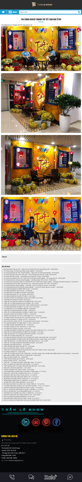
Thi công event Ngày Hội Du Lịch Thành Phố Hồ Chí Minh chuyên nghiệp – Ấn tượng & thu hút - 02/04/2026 (34, 278)
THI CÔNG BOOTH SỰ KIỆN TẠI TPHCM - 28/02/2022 (19, 292)
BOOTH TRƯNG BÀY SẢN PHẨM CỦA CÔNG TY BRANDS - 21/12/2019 (24, 389)
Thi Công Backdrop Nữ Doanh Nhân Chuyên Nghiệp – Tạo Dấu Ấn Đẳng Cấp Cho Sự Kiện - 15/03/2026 (33, 287)
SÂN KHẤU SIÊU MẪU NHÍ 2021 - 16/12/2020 (17, 344)
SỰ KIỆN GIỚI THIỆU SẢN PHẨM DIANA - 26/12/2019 (19, 382)
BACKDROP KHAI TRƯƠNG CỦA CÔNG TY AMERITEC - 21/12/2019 (23, 393)
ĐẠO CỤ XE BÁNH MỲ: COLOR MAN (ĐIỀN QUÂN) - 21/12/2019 (22, 391)
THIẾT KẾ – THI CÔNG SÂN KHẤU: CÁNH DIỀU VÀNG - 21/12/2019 (23, 362)
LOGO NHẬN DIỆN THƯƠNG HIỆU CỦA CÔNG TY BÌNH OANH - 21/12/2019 (25, 371)
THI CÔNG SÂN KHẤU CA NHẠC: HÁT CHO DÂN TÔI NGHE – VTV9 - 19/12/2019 (27, 386)
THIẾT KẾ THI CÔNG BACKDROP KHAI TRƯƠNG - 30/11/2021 (21, 303)
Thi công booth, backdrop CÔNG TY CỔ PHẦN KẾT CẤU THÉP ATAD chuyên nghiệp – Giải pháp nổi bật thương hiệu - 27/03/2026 (41, 282)
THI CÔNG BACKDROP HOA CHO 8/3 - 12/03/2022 (18, 290)
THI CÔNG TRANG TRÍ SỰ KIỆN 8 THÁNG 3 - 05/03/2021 (20, 314)
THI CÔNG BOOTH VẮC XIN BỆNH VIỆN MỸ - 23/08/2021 (20, 308)
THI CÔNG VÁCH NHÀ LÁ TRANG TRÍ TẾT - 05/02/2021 (20, 319)
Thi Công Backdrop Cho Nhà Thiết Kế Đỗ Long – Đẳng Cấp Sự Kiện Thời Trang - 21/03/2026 (31, 283)
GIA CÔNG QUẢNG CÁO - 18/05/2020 (14, 351)
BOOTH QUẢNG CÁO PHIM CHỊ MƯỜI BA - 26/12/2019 (19, 396)
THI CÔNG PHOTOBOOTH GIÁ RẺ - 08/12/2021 (17, 299)
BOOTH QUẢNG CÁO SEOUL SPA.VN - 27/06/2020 (18, 348)
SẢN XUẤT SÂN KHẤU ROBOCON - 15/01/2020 (17, 368)
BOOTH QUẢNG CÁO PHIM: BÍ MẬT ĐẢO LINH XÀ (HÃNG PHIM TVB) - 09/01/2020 (27, 400)
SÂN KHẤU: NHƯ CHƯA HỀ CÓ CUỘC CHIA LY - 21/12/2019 (20, 375)
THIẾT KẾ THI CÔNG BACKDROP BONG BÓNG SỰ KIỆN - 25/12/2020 (23, 342)
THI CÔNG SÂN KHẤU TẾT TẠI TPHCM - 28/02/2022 (19, 294)
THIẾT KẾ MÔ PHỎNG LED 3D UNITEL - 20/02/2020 (18, 359)
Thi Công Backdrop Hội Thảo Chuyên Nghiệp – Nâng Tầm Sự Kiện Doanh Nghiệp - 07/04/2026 (31, 273)
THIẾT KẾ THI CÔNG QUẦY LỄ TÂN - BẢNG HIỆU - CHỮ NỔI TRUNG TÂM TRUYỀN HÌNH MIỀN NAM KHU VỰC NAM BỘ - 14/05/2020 (41, 353)
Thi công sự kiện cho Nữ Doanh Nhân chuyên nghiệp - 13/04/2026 (23, 271)
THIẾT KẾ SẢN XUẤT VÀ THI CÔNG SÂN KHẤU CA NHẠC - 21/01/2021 (24, 334)
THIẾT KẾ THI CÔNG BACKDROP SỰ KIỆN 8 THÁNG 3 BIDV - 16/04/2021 (24, 312)
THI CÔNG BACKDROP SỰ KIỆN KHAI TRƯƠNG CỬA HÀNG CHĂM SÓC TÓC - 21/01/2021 (29, 330)
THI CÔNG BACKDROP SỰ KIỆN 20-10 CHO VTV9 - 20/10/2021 (22, 307)
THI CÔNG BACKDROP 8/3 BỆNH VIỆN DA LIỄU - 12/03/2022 (21, 289)
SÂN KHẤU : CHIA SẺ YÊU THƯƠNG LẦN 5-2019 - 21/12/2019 (21, 373)
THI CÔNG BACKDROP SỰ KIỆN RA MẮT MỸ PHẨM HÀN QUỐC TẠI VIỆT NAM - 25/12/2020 (29, 339)
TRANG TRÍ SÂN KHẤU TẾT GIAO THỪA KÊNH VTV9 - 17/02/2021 (23, 316)
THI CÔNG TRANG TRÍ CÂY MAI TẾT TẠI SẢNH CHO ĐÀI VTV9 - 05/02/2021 (25, 317)
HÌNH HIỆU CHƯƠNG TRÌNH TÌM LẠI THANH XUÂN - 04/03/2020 (22, 355)
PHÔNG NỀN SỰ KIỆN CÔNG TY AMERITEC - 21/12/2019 (20, 380)
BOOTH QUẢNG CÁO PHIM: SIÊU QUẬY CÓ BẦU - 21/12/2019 (21, 364)
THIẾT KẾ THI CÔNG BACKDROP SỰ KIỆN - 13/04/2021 (19, 310)
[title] (12, 477)
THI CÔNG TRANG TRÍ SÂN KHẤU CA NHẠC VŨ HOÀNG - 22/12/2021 (23, 298)
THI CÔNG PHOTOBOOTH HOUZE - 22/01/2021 (17, 328)
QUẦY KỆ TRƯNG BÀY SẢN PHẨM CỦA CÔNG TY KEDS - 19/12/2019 (23, 387)
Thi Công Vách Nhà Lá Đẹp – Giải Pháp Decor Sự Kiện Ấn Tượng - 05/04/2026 (26, 276)
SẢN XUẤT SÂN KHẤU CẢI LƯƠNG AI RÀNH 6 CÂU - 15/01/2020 (22, 395)
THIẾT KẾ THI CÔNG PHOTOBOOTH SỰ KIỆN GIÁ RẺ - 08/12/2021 (23, 301)
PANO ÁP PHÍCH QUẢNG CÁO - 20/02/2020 (16, 357)
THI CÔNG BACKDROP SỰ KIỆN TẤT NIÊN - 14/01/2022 (19, 296)
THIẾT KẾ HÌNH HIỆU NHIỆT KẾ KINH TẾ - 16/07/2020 (19, 346)
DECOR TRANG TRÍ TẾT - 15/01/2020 (15, 360)
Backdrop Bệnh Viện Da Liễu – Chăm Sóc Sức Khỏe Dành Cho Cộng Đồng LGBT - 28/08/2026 (31, 269)
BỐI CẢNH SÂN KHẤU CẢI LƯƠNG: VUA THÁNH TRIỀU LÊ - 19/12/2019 (24, 384)
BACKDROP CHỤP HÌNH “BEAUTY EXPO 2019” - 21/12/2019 (21, 378)
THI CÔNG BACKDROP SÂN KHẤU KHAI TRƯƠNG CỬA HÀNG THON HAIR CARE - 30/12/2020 (30, 337)
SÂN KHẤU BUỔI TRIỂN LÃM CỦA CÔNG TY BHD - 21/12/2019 (21, 398)
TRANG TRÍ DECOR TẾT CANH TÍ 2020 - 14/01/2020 (19, 369)
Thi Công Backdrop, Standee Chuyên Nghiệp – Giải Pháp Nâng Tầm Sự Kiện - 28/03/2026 (30, 280)
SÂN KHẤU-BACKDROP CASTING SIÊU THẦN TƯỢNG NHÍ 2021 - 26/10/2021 (26, 305)
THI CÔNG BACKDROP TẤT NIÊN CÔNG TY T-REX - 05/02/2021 (22, 323)
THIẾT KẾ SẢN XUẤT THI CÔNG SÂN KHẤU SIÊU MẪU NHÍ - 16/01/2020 (24, 366)
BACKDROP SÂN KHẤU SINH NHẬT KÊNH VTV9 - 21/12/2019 (21, 377)
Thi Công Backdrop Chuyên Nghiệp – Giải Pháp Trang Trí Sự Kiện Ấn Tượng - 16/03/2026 (30, 285)
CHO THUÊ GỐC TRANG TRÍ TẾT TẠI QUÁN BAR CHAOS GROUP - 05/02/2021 (26, 321)
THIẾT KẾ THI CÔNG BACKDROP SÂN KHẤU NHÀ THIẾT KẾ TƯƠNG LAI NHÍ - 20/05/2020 (29, 350)
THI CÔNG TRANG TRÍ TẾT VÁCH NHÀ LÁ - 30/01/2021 (20, 326)
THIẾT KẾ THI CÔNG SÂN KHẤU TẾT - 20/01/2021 (18, 335)
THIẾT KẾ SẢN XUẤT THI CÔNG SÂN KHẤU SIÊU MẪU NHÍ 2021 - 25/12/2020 (26, 341)
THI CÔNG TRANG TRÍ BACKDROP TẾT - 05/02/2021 (19, 325)
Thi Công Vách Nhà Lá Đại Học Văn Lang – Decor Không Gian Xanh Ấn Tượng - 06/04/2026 (30, 274)
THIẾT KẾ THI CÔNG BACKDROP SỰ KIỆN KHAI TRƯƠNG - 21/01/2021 (24, 332)
